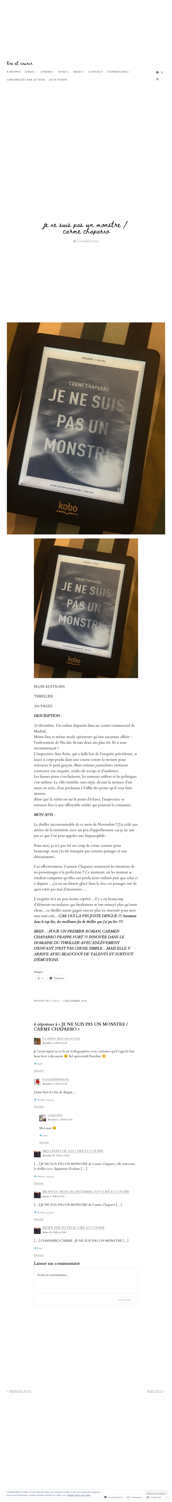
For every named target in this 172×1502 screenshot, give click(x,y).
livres (55, 1001)
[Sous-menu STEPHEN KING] (129, 72)
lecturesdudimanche (55, 1079)
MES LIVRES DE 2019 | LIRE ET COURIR (72, 1151)
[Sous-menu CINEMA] (53, 72)
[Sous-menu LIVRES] (35, 72)
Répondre (39, 1070)
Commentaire (124, 1299)
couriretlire (55, 1115)
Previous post (20, 1391)
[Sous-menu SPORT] (68, 72)
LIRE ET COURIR (20, 63)
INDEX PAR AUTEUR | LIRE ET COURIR (73, 1228)
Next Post (155, 1391)
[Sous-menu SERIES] (84, 72)
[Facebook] (157, 72)
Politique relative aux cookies (79, 1495)
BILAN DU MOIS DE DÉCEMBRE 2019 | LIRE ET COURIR (85, 1192)
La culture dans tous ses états (61, 1038)
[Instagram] (157, 79)
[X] (162, 72)
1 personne (49, 1099)
